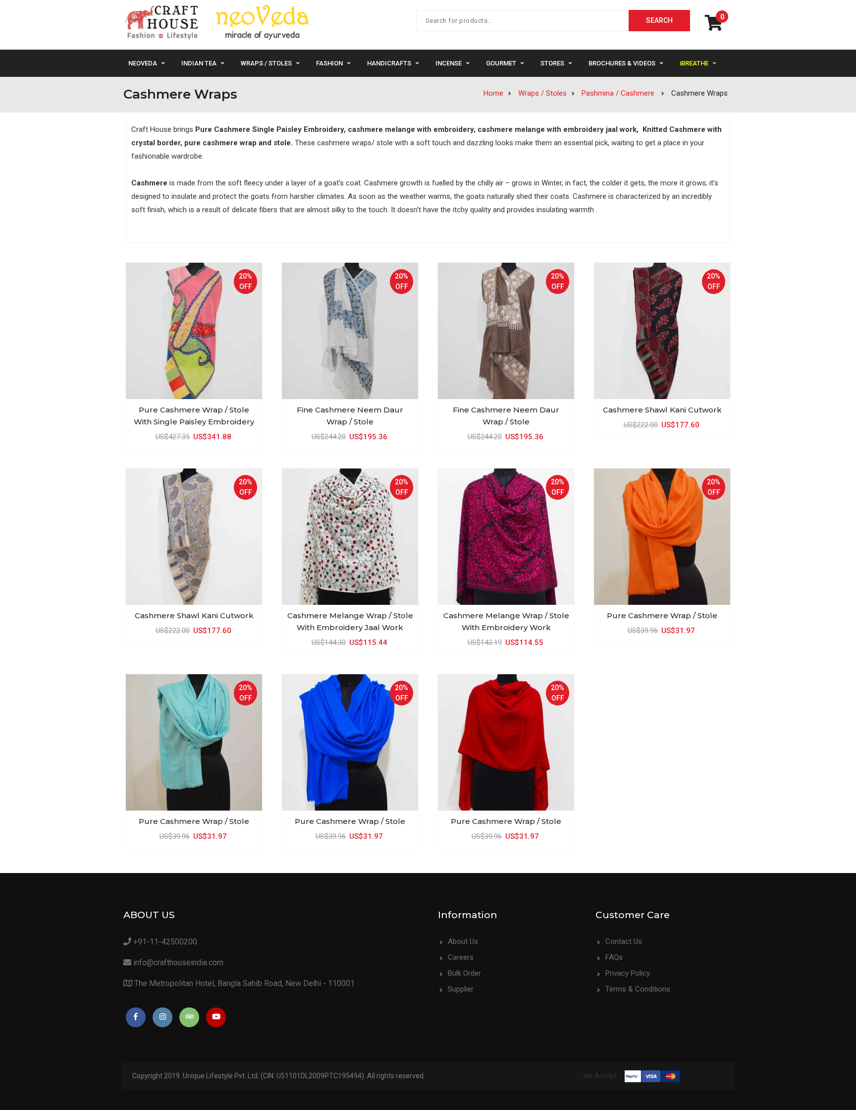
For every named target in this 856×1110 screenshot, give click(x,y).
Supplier (461, 989)
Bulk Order (464, 973)
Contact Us (623, 941)
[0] (716, 26)
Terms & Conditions (637, 989)
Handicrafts (389, 63)
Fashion (329, 63)
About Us (463, 941)
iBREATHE (694, 63)
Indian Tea (198, 63)
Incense (448, 63)
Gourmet (501, 63)
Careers (461, 957)
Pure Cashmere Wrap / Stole (662, 615)
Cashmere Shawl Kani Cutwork (662, 409)
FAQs (614, 957)
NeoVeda (142, 63)
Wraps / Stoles (266, 63)
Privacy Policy (627, 973)
